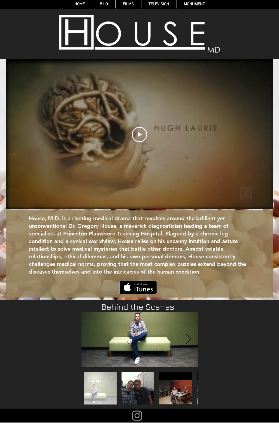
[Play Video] (139, 134)
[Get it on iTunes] (138, 287)
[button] (128, 4)
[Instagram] (137, 415)
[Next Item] (189, 339)
